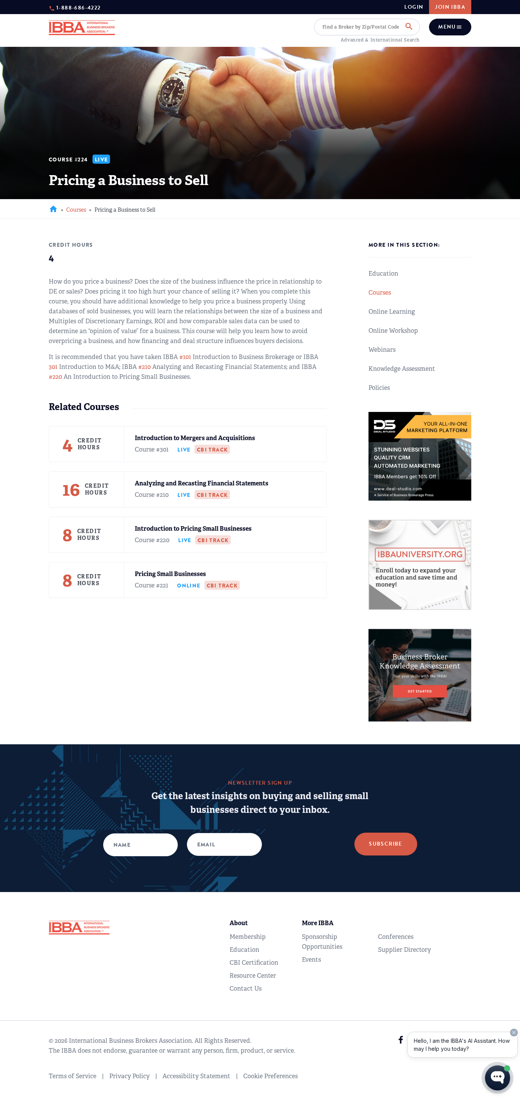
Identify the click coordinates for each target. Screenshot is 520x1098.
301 (53, 367)
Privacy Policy (129, 1076)
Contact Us (246, 989)
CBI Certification (254, 963)
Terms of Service (72, 1076)
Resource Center (253, 976)
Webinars (382, 350)
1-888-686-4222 (78, 7)
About (239, 923)
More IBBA (317, 923)
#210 (144, 367)
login (413, 7)
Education (383, 274)
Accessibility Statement (196, 1076)
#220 (55, 377)
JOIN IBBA (450, 7)
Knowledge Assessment (401, 369)
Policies (379, 388)
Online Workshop (393, 331)
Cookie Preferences (270, 1076)
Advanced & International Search (380, 40)
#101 (185, 357)
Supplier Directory (404, 950)
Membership (248, 937)
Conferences (395, 937)
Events (311, 960)
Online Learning (391, 312)
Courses (76, 209)
